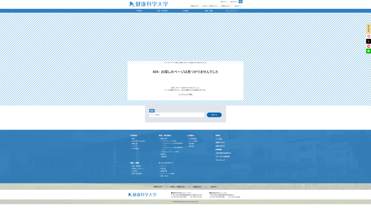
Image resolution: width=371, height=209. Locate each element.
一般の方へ (237, 6)
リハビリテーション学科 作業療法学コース (172, 148)
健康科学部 (163, 139)
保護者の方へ (225, 6)
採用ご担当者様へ (137, 173)
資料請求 (368, 29)
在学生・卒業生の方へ (210, 6)
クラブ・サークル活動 (167, 173)
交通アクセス (223, 1)
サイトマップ (220, 160)
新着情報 (219, 149)
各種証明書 (163, 171)
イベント (163, 166)
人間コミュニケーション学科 (170, 152)
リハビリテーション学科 (168, 141)
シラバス (134, 146)
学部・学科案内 (162, 10)
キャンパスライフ (232, 10)
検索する (214, 115)
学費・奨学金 (164, 176)
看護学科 (164, 157)
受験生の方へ (195, 6)
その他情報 (135, 149)
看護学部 (163, 154)
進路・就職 (209, 10)
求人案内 (134, 171)
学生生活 (163, 168)
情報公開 (134, 144)
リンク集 (219, 139)
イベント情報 (193, 141)
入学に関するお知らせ (223, 153)
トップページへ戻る (185, 94)
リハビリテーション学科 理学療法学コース (172, 144)
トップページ (169, 62)
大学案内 (139, 10)
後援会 (218, 135)
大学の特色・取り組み (138, 141)
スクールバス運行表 (222, 156)
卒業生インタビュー (138, 168)
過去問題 (191, 144)
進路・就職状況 (136, 166)
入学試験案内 (193, 139)
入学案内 (185, 10)
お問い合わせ (233, 1)
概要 (133, 139)
